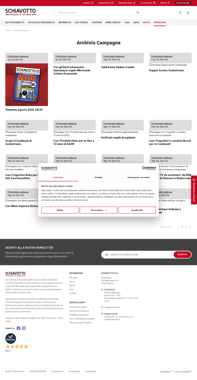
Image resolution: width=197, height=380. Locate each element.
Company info (57, 371)
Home (7, 30)
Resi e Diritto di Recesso (79, 311)
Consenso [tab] (58, 177)
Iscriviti (182, 254)
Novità (146, 22)
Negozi (164, 3)
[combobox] (98, 12)
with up (166, 371)
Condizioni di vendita (78, 307)
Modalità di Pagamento (79, 315)
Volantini (180, 3)
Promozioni (160, 22)
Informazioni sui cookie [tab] (139, 177)
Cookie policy (90, 371)
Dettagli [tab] (98, 177)
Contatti (72, 293)
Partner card (125, 3)
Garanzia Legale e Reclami (80, 323)
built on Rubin (183, 371)
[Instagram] (23, 328)
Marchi (72, 285)
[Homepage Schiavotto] (20, 12)
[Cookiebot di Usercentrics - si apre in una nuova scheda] (144, 168)
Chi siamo (73, 278)
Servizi (86, 3)
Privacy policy (74, 371)
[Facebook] (19, 328)
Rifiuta (60, 210)
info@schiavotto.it (112, 307)
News (71, 289)
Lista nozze (146, 3)
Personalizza (97, 210)
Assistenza (104, 3)
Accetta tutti (137, 210)
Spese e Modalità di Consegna (82, 319)
